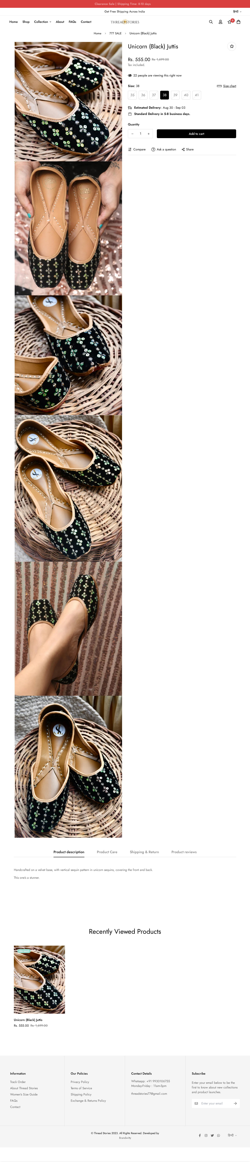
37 (154, 95)
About (60, 22)
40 (186, 95)
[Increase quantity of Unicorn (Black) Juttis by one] (148, 133)
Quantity (133, 124)
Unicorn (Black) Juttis (28, 1020)
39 (175, 95)
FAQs (72, 22)
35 (132, 95)
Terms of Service (81, 1088)
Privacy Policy (80, 1082)
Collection (41, 22)
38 (165, 95)
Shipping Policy (81, 1094)
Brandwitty (125, 1138)
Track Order (18, 1082)
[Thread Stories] (125, 21)
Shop (25, 22)
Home (13, 22)
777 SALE (115, 33)
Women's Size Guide (24, 1094)
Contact (86, 22)
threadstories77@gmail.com (149, 1093)
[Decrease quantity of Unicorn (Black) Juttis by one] (132, 133)
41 (197, 95)
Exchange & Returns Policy (88, 1100)
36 (143, 95)
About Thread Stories (24, 1088)
